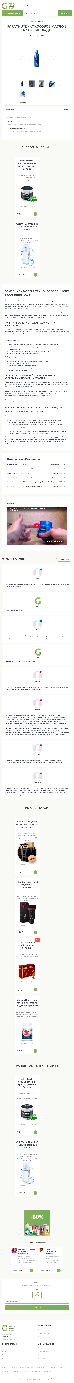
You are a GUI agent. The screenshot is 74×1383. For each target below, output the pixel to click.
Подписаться (37, 1307)
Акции (4, 1348)
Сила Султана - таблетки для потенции (27, 945)
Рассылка (41, 1358)
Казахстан (5, 1371)
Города (4, 1351)
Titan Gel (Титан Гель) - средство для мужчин (27, 885)
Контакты (5, 1355)
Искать (64, 13)
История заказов (43, 1355)
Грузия (61, 1367)
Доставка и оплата (44, 1333)
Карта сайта (6, 1358)
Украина (21, 1367)
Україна (12, 1367)
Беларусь (30, 1367)
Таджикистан (35, 1371)
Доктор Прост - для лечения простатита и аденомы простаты (27, 1003)
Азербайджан (41, 1367)
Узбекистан (47, 1371)
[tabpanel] (37, 58)
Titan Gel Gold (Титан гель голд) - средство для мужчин (27, 824)
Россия (4, 1367)
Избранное (42, 1348)
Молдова (25, 1371)
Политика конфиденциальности (49, 1337)
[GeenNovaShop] (9, 6)
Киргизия (15, 1371)
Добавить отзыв (64, 559)
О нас (40, 1330)
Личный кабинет (43, 1351)
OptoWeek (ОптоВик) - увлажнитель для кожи (27, 227)
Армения (52, 1367)
